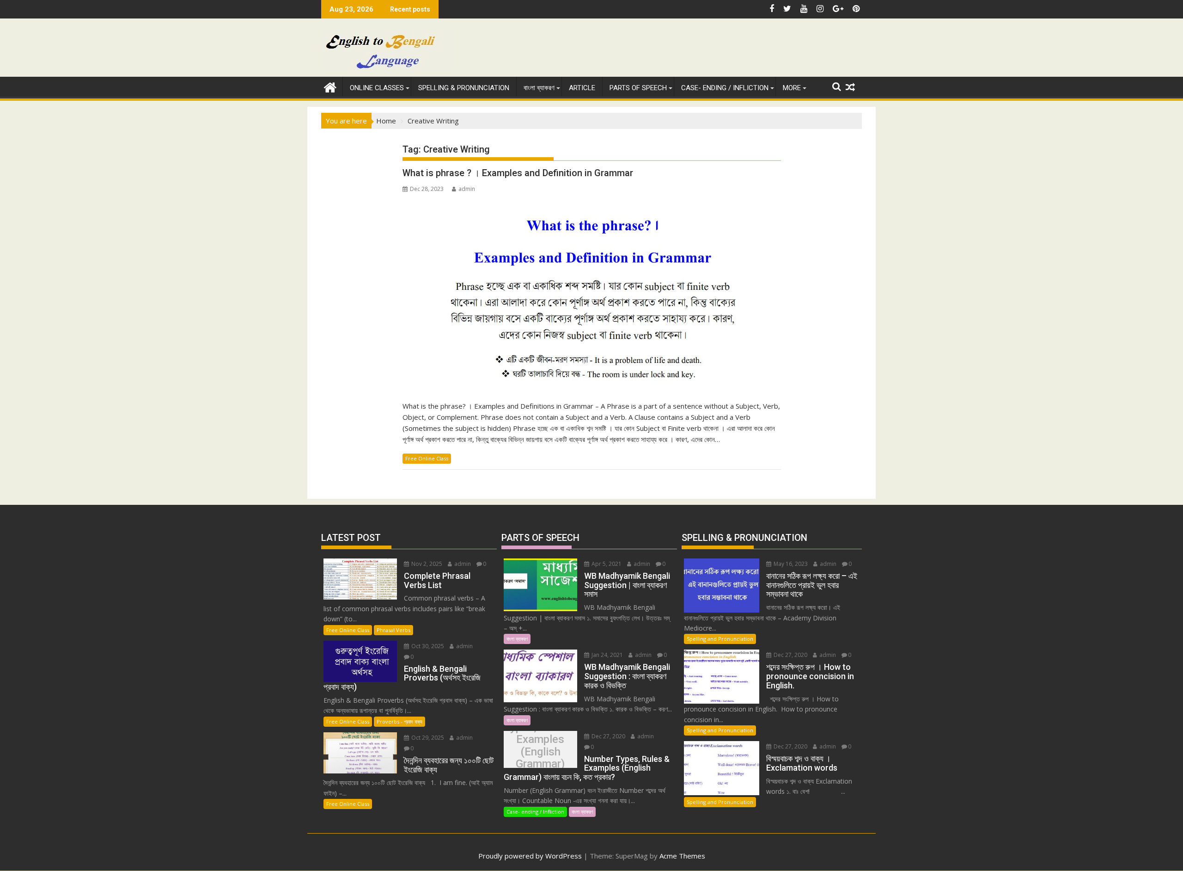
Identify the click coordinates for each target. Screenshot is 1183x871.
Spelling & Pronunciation (463, 88)
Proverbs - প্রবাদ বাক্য (399, 721)
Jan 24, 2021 (606, 655)
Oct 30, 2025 (427, 646)
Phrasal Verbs (393, 629)
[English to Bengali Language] (330, 86)
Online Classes (377, 88)
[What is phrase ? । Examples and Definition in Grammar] (591, 294)
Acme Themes (682, 855)
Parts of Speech (638, 88)
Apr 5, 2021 (606, 564)
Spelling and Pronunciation (720, 638)
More (792, 88)
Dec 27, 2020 (607, 736)
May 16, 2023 (790, 564)
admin (466, 189)
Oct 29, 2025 (427, 738)
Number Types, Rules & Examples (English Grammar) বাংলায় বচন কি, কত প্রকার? (540, 751)
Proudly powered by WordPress (530, 855)
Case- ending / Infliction (724, 88)
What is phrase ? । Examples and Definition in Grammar (517, 172)
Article (582, 88)
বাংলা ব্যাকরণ (539, 88)
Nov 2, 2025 (426, 564)
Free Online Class (426, 458)
